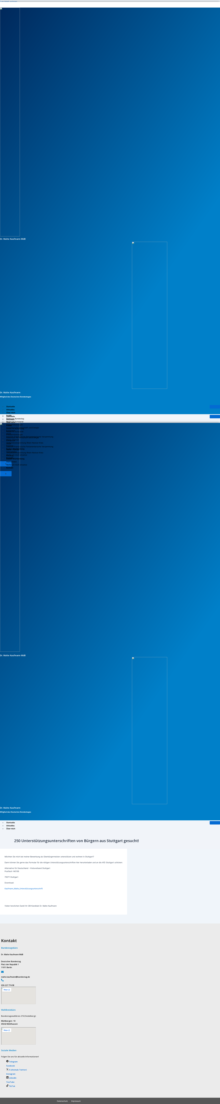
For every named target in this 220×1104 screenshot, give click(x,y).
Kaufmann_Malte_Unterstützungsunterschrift (24, 888)
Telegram (13, 1061)
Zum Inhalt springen (8, 1)
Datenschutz (62, 1101)
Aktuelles (10, 409)
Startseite (10, 406)
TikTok (11, 1086)
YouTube (10, 1082)
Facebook (10, 1066)
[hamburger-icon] (215, 406)
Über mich (10, 412)
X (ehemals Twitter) (17, 1070)
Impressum (76, 1101)
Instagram (10, 1074)
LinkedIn (12, 1078)
